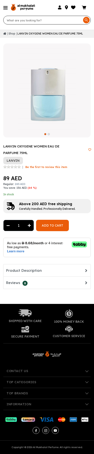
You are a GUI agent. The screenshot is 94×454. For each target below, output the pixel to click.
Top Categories (22, 382)
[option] (47, 87)
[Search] (86, 20)
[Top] (4, 34)
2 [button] (49, 134)
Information (19, 404)
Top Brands (17, 393)
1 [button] (45, 134)
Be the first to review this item (46, 167)
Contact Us (17, 371)
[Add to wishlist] (89, 150)
